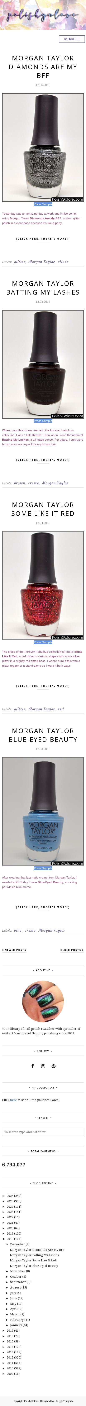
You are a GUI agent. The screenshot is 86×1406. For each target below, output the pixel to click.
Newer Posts (15, 949)
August (15, 1287)
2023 (10, 1212)
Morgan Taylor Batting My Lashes (43, 287)
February (17, 1320)
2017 (10, 1330)
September (18, 1282)
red (61, 709)
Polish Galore (31, 1400)
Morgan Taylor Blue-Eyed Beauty (43, 735)
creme (33, 483)
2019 (10, 1233)
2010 (10, 1368)
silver (63, 262)
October (16, 1277)
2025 (10, 1201)
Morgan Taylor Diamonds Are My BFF (43, 67)
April (14, 1309)
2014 (10, 1347)
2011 (10, 1363)
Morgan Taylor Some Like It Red (43, 509)
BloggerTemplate (64, 1400)
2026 (10, 1196)
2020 (10, 1228)
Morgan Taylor (41, 262)
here (13, 1100)
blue (18, 930)
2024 (10, 1207)
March (15, 1314)
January (16, 1325)
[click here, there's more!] (43, 238)
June (13, 1298)
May (13, 1304)
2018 (10, 1239)
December (17, 1244)
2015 (10, 1341)
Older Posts (70, 949)
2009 (10, 1374)
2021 (10, 1223)
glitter (19, 262)
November (17, 1271)
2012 (10, 1357)
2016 (10, 1336)
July (13, 1293)
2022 (10, 1217)
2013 (10, 1352)
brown (19, 483)
